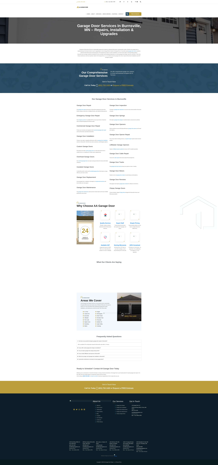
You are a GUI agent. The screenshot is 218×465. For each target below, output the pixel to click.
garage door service (133, 51)
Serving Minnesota (120, 245)
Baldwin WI (99, 322)
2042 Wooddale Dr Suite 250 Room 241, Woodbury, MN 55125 (142, 444)
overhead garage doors (83, 160)
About (93, 14)
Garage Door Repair (120, 405)
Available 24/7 (105, 245)
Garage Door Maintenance (121, 411)
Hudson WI (86, 313)
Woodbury (86, 324)
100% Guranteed (134, 245)
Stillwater (86, 317)
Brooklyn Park (100, 317)
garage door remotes (124, 183)
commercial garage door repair (100, 130)
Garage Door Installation (121, 407)
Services (98, 14)
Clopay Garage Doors (120, 413)
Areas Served (107, 14)
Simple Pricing (135, 223)
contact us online (94, 376)
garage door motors (121, 175)
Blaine (85, 326)
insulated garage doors (94, 171)
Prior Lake (86, 319)
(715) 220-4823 (99, 445)
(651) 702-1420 (81, 1)
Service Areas (99, 407)
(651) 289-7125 (113, 445)
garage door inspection (119, 109)
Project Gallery (100, 411)
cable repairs (116, 157)
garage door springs (118, 119)
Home (88, 14)
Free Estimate (135, 14)
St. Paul (86, 311)
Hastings (99, 326)
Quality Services (105, 223)
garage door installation (103, 140)
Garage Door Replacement (121, 409)
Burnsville (86, 315)
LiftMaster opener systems (118, 149)
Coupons (114, 14)
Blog (97, 413)
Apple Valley (100, 324)
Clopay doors (122, 192)
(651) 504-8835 (139, 446)
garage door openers (132, 128)
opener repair (128, 138)
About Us (98, 405)
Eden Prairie (100, 315)
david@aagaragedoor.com (137, 412)
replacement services (100, 181)
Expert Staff (120, 223)
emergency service (82, 119)
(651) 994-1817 (86, 445)
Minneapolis (99, 313)
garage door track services (116, 166)
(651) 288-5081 (126, 445)
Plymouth (99, 319)
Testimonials (99, 409)
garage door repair (82, 109)
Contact (120, 14)
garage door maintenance (83, 191)
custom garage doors (89, 150)
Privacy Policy (118, 462)
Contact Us (99, 419)
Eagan (98, 311)
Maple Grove (87, 322)
